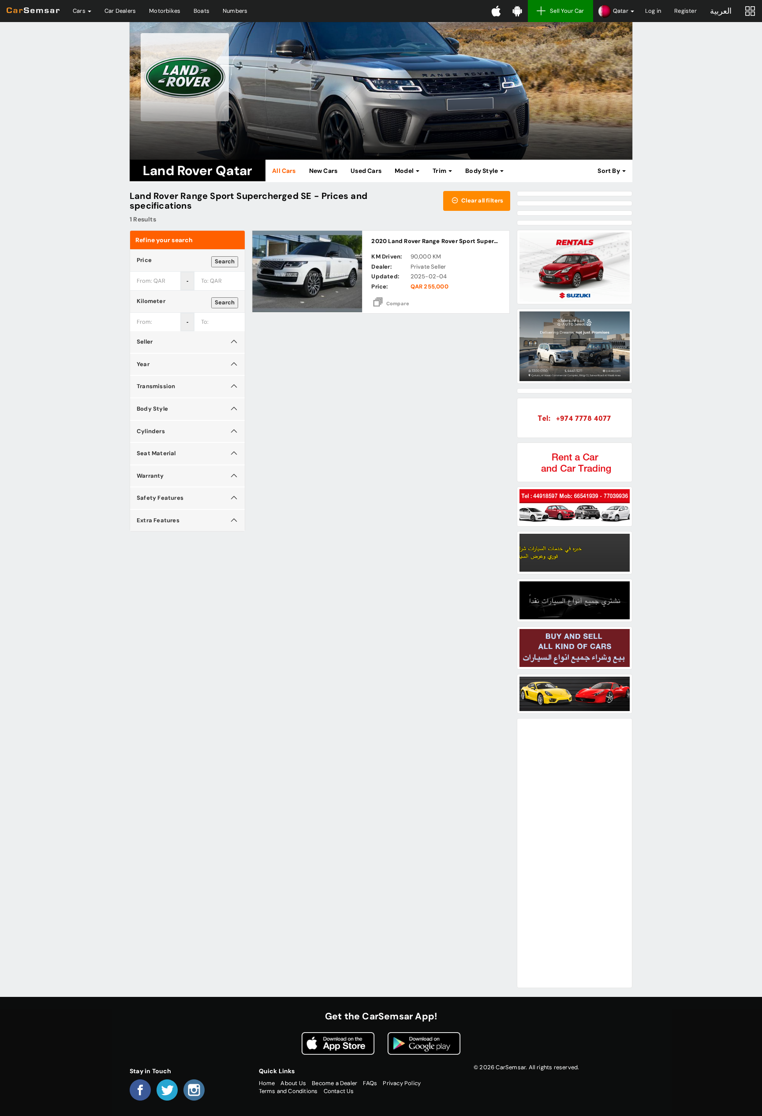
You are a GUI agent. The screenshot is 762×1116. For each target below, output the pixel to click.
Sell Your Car (567, 11)
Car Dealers (120, 11)
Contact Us (339, 1091)
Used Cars (366, 171)
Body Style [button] (482, 171)
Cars (80, 11)
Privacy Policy (402, 1083)
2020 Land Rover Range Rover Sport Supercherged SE (449, 241)
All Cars (284, 171)
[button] (616, 11)
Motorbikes (164, 11)
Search (225, 261)
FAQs (370, 1083)
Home (267, 1083)
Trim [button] (440, 171)
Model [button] (405, 171)
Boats (201, 11)
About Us (293, 1083)
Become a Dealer (334, 1083)
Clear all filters (482, 200)
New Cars (323, 171)
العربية (721, 11)
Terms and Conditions (288, 1091)
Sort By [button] (609, 171)
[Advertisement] (574, 853)
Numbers (235, 11)
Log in (653, 11)
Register (685, 11)
